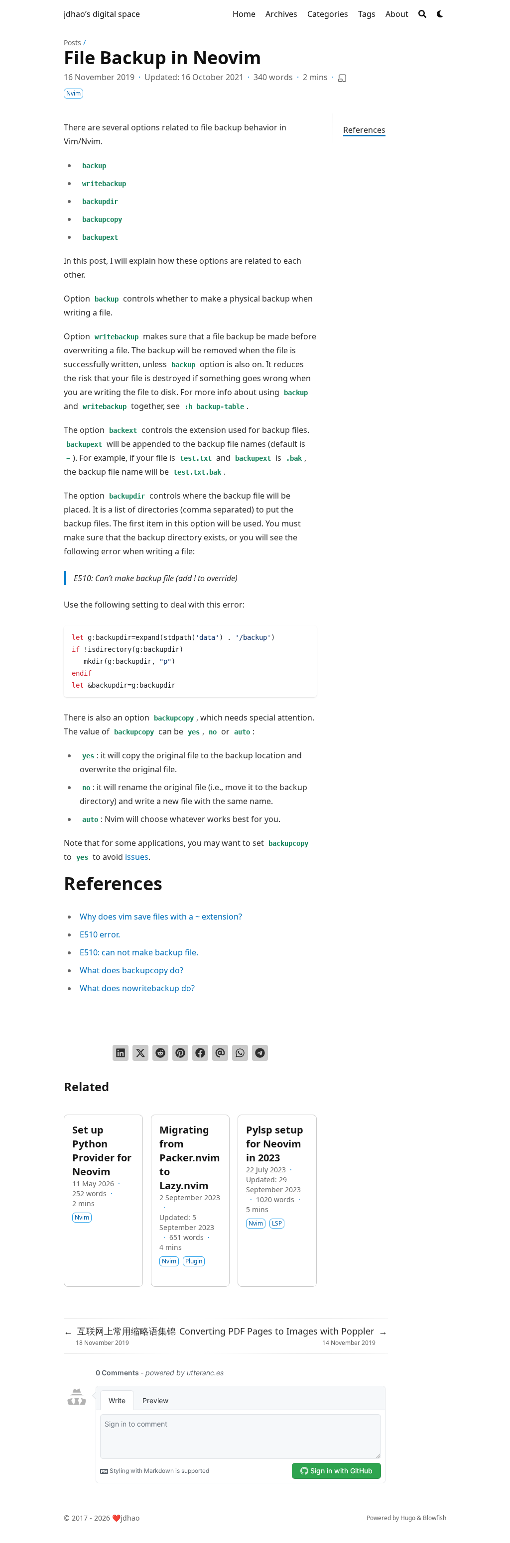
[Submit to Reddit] (160, 1053)
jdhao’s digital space (102, 13)
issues (136, 856)
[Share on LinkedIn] (120, 1053)
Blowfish (434, 1518)
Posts (72, 42)
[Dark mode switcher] (440, 14)
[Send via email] (220, 1053)
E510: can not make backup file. (139, 952)
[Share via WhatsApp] (240, 1053)
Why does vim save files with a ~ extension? (161, 916)
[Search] (422, 14)
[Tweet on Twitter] (140, 1053)
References (364, 129)
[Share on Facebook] (200, 1053)
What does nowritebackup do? (137, 988)
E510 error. (100, 934)
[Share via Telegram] (260, 1053)
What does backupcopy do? (131, 970)
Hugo (407, 1518)
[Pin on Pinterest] (180, 1053)
